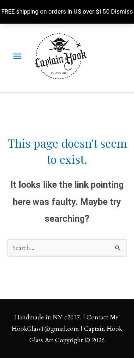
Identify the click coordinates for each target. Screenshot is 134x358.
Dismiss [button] (122, 11)
